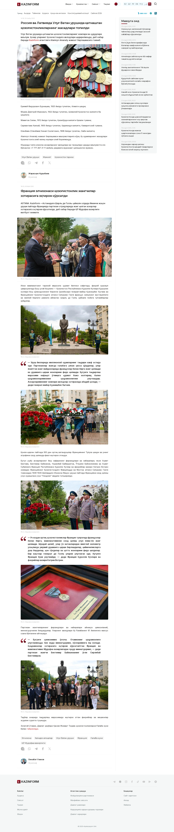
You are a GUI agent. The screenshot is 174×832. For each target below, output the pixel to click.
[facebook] (132, 782)
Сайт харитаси (130, 796)
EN (137, 4)
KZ (125, 4)
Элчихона (26, 738)
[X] (49, 163)
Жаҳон (20, 814)
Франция (82, 738)
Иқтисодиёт (22, 809)
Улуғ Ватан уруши (30, 157)
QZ (129, 4)
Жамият (47, 157)
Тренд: (20, 13)
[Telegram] (36, 163)
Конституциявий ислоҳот (78, 13)
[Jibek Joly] (143, 13)
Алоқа (126, 800)
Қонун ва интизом (58, 13)
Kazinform (34, 40)
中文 (141, 4)
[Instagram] (23, 163)
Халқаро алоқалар (44, 738)
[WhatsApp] (29, 163)
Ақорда (27, 13)
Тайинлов (36, 13)
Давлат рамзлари (77, 805)
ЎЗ (150, 4)
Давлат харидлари (78, 814)
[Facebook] (43, 163)
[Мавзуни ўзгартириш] (117, 4)
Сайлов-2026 (96, 13)
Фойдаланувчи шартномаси (82, 796)
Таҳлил (107, 4)
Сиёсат (20, 800)
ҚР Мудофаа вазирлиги (33, 743)
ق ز (145, 4)
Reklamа (127, 805)
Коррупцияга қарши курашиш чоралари (86, 809)
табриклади (32, 729)
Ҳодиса (45, 13)
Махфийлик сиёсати (79, 800)
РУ (133, 4)
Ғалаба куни (97, 738)
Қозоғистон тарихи (64, 157)
